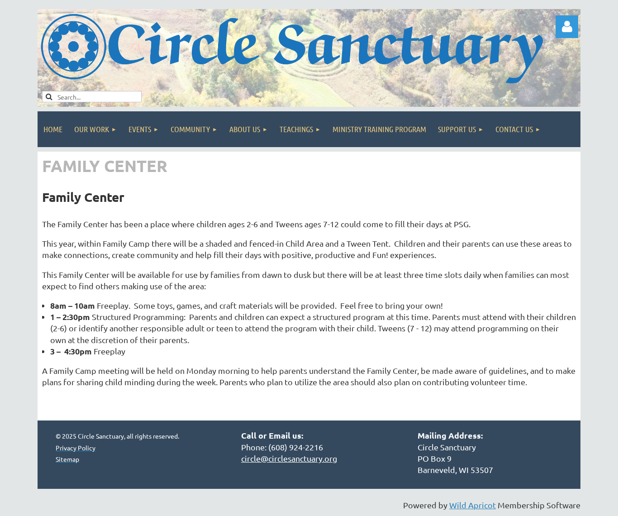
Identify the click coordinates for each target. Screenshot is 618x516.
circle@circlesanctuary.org (289, 458)
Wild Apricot (472, 505)
